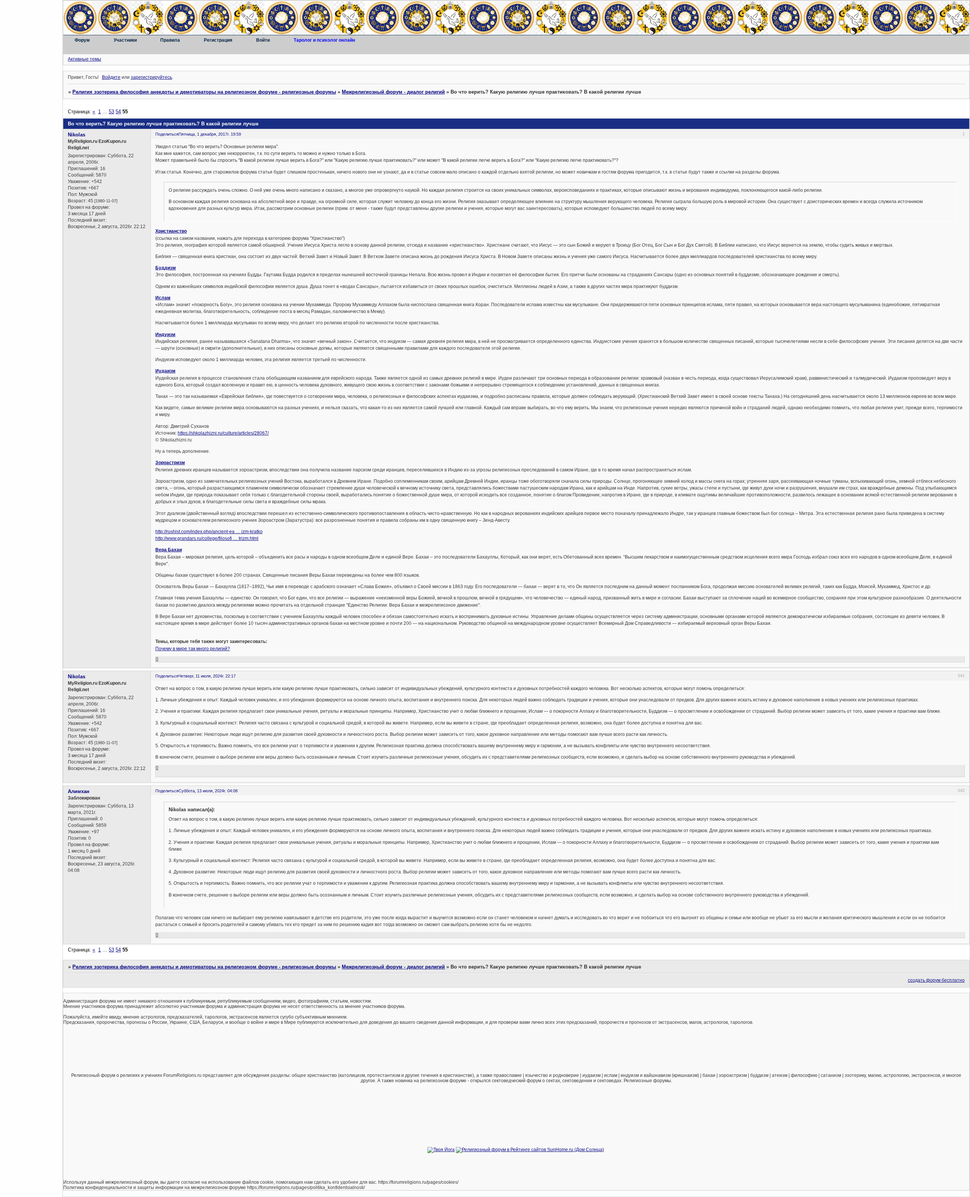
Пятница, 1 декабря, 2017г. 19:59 (209, 134)
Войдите (111, 77)
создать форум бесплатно (936, 980)
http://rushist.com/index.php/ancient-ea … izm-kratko (209, 531)
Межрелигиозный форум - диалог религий (393, 92)
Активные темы (84, 59)
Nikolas (76, 135)
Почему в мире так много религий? (192, 648)
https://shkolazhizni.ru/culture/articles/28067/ (223, 433)
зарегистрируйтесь (151, 77)
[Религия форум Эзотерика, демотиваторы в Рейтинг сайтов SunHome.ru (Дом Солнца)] (530, 1149)
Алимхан (78, 791)
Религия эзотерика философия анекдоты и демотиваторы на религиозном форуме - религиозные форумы (204, 92)
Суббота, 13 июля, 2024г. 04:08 (208, 791)
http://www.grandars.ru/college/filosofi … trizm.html (206, 538)
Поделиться (166, 134)
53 (111, 111)
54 (118, 111)
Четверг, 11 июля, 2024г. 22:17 (207, 676)
